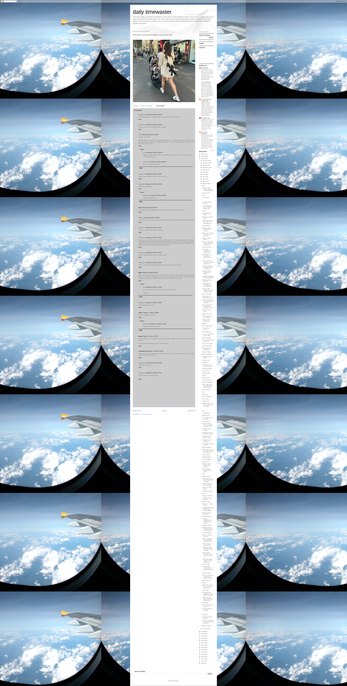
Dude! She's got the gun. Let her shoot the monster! (207, 586)
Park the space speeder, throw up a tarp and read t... (207, 290)
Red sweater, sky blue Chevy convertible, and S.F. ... (207, 256)
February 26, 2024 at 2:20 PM (153, 184)
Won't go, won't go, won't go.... (207, 535)
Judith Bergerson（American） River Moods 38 (207, 285)
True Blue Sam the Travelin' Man (206, 100)
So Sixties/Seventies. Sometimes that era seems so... (208, 267)
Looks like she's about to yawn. (206, 437)
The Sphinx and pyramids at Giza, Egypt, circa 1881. (207, 594)
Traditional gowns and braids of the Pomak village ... (208, 509)
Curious (204, 375)
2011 (202, 659)
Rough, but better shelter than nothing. (206, 229)
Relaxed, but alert (206, 313)
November (205, 163)
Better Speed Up (206, 580)
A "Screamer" (205, 197)
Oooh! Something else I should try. (207, 484)
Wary (203, 185)
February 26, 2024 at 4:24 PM (153, 237)
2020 (202, 638)
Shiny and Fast (206, 415)
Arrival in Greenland (207, 382)
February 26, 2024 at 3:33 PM (153, 227)
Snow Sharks (205, 590)
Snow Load (205, 394)
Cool (203, 410)
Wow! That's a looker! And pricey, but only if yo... (207, 234)
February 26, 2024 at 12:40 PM (154, 124)
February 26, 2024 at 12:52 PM (154, 152)
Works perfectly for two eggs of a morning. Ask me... (207, 306)
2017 (202, 645)
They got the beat (206, 247)
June (204, 174)
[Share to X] (160, 106)
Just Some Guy (143, 351)
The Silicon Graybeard (204, 133)
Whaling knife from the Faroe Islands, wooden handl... (207, 529)
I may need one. (206, 454)
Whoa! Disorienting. (207, 354)
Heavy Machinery (206, 447)
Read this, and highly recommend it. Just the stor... (208, 622)
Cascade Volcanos (207, 368)
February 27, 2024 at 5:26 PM (155, 351)
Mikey (140, 272)
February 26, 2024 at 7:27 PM (154, 287)
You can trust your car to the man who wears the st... (208, 262)
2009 (202, 663)
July (204, 172)
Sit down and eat (206, 380)
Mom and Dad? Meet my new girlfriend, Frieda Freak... (207, 243)
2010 (202, 661)
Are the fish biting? (207, 346)
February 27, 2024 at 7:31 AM (158, 324)
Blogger (177, 680)
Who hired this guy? (207, 516)
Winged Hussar (206, 501)
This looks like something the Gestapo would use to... (208, 568)
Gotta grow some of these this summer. (208, 433)
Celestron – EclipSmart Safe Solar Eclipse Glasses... (207, 521)
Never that (205, 614)
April (204, 179)
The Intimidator (206, 225)
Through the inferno (207, 491)
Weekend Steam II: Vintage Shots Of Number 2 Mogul (205, 104)
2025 (202, 156)
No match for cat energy (206, 429)
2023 (202, 631)
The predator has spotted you (206, 349)
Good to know (205, 421)
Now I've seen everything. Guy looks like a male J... (207, 555)
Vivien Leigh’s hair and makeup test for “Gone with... (207, 386)
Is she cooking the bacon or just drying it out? (207, 207)
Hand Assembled (206, 337)
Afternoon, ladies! (206, 525)
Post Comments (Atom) (146, 414)
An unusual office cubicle (206, 202)
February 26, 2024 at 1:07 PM (153, 174)
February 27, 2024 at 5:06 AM (158, 161)
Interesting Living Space (206, 214)
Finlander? (205, 362)
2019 (202, 640)
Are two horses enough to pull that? (206, 470)
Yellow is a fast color (207, 495)
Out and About (206, 371)
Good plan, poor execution (206, 440)
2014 (202, 652)
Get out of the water (207, 343)
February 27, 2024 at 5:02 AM (151, 312)
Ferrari (203, 493)
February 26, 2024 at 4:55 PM (153, 252)
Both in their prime (207, 325)
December (205, 160)
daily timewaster (152, 12)
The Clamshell (206, 193)
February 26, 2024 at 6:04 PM (153, 262)
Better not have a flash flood (206, 320)
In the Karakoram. (207, 532)
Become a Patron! (204, 31)
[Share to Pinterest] (163, 106)
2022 (202, 633)
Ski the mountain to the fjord (207, 609)
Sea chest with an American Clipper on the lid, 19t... (207, 425)
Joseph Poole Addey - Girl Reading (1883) (208, 277)
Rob (140, 207)
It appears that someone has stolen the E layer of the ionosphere (207, 137)
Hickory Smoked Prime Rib (206, 513)
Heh (203, 474)
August (205, 170)
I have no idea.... (206, 564)
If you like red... (206, 360)
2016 (202, 647)
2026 (202, 154)
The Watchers (205, 413)
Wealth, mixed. (206, 476)
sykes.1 (141, 312)
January (205, 628)
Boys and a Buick (206, 625)
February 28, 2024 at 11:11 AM (154, 363)
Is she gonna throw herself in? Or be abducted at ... (207, 561)
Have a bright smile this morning (207, 316)
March (204, 181)
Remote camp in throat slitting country (206, 465)
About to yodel (206, 377)
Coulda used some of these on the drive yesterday (207, 480)
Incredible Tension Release (207, 498)
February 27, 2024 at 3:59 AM (153, 302)
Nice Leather (205, 399)
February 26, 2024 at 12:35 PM (154, 114)
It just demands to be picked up (207, 340)
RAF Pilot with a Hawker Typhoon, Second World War (207, 189)
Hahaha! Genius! (206, 457)
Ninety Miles (204, 68)
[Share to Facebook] (162, 106)
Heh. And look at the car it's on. (207, 605)
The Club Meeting (206, 459)
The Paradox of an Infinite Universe (207, 365)
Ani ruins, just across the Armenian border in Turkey (207, 577)
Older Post (191, 411)
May (204, 176)
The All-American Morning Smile (206, 544)
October (205, 165)
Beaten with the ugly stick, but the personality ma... (207, 222)
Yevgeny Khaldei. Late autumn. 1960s (206, 272)
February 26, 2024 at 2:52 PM (151, 217)
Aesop (140, 336)
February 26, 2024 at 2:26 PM (158, 195)
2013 (202, 654)
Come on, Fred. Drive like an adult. (207, 334)
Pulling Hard (205, 602)
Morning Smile (206, 389)
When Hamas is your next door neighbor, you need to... (207, 451)
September (206, 167)
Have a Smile (205, 461)
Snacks (204, 211)
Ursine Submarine (206, 396)
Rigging (204, 323)
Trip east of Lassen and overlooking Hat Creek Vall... (207, 540)
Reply (140, 119)
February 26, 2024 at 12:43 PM (150, 134)
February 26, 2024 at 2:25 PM (149, 207)
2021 (202, 636)
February (205, 183)
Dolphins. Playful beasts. (206, 239)
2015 (202, 649)
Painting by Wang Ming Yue (206, 280)
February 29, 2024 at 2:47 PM (153, 373)
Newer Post (137, 411)
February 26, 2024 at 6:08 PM (150, 272)
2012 (202, 656)
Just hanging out (206, 331)
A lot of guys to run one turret (207, 418)
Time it (204, 195)
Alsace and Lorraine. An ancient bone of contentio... (207, 301)
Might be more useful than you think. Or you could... (207, 405)
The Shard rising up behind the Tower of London (207, 549)
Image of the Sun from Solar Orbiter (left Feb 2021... (207, 599)
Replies (142, 149)
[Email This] (157, 106)
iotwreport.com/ (205, 118)
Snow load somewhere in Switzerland (206, 251)
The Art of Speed (206, 352)
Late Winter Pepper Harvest (207, 617)
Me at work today (206, 294)
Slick (203, 392)
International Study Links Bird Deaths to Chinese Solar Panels (207, 121)
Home (164, 411)
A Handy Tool (205, 401)
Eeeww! (204, 582)
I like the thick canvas (206, 328)
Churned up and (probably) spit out (207, 296)
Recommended (206, 373)
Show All (212, 150)
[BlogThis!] (158, 106)
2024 (202, 158)
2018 (202, 643)
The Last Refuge (205, 82)
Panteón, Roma (206, 573)
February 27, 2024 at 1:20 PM (150, 336)
